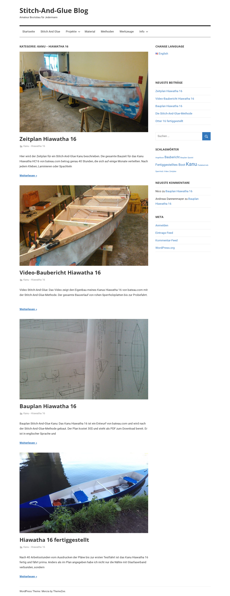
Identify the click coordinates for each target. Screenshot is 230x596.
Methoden (107, 31)
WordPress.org (165, 247)
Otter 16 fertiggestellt (169, 121)
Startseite (28, 31)
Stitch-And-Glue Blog (54, 10)
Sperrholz (159, 171)
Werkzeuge (127, 31)
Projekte (71, 31)
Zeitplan (172, 171)
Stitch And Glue (50, 31)
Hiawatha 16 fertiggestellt (54, 539)
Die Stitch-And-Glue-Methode (173, 113)
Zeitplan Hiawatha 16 (48, 138)
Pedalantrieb (203, 165)
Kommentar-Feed (166, 240)
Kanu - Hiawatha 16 (34, 146)
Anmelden (161, 225)
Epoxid (190, 158)
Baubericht (172, 157)
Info (141, 31)
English (163, 53)
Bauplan (183, 158)
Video (166, 171)
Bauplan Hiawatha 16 (48, 406)
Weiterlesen (27, 175)
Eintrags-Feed (164, 232)
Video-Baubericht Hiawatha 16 (60, 272)
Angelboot (159, 158)
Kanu (191, 164)
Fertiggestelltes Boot (170, 165)
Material (90, 31)
